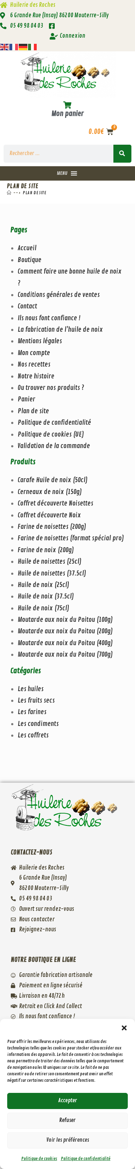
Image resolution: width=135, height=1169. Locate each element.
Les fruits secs (36, 700)
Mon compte (34, 353)
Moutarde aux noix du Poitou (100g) (65, 620)
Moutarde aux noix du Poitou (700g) (65, 654)
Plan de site (34, 193)
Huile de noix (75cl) (43, 608)
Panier (26, 399)
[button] (124, 1027)
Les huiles (31, 689)
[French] (14, 45)
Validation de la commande (54, 446)
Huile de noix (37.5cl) (46, 596)
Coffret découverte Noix (49, 515)
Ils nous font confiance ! (49, 318)
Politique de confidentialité (86, 1158)
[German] (23, 45)
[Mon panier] (67, 105)
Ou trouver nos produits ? (51, 388)
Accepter (67, 1100)
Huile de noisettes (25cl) (49, 561)
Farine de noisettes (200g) (52, 527)
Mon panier (67, 113)
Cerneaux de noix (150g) (50, 492)
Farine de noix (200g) (46, 550)
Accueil (27, 248)
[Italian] (32, 45)
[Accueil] (9, 193)
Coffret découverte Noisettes (55, 503)
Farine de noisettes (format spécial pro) (71, 538)
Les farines (32, 712)
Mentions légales (40, 341)
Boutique (29, 260)
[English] (4, 45)
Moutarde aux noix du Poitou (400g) (65, 643)
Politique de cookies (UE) (51, 434)
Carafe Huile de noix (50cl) (52, 480)
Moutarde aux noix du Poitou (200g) (65, 631)
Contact (27, 306)
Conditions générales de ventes (59, 295)
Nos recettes (34, 364)
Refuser (67, 1120)
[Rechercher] (122, 154)
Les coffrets (33, 735)
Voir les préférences (67, 1140)
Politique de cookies (39, 1158)
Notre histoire (36, 376)
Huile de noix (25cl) (43, 585)
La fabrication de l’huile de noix (60, 330)
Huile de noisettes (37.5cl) (52, 573)
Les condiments (38, 724)
